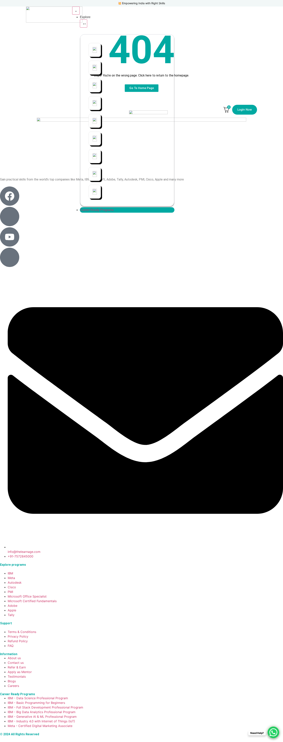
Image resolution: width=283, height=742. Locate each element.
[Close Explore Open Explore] (83, 23)
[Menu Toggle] (76, 11)
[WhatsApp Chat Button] (273, 732)
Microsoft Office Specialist (125, 67)
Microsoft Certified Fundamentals (168, 67)
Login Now (244, 109)
